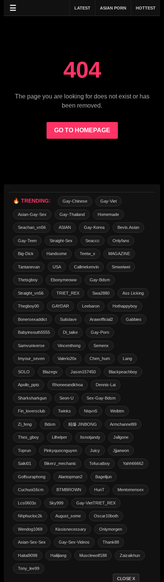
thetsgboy (28, 280)
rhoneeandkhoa (67, 384)
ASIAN (65, 227)
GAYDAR (60, 306)
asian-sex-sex (32, 542)
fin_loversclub (31, 411)
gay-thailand (72, 214)
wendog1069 (30, 529)
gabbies (133, 319)
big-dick (26, 253)
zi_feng (25, 424)
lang (127, 358)
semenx (101, 345)
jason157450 (83, 371)
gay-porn (100, 332)
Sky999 (56, 503)
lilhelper (59, 437)
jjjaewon (121, 450)
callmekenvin (86, 267)
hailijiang (58, 555)
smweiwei (121, 267)
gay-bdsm (100, 280)
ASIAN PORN (113, 8)
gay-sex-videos (74, 542)
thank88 (111, 542)
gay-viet (108, 201)
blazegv (50, 371)
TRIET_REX (67, 293)
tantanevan (29, 267)
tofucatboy (99, 463)
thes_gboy (28, 437)
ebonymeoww (64, 280)
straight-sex (61, 240)
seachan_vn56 (32, 227)
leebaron (91, 306)
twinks (64, 411)
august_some (68, 516)
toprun (24, 450)
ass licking (133, 293)
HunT (99, 489)
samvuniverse (31, 345)
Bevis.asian (128, 227)
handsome (57, 253)
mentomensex (130, 489)
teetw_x (87, 253)
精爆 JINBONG (82, 424)
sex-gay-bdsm (101, 398)
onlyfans (121, 240)
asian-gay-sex (32, 214)
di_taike (70, 332)
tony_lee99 (28, 568)
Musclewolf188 (93, 555)
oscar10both (106, 516)
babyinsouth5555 (34, 332)
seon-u (66, 398)
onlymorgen (110, 529)
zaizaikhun (130, 555)
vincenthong (69, 345)
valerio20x (67, 358)
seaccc (92, 240)
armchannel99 (123, 424)
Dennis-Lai (106, 384)
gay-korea (94, 227)
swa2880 (100, 293)
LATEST (82, 8)
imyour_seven (31, 358)
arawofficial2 (101, 319)
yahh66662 (133, 463)
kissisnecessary (70, 529)
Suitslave (68, 319)
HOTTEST (146, 8)
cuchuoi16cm (30, 489)
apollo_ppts (28, 384)
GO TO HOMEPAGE (82, 130)
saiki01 (24, 463)
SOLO (24, 371)
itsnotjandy (90, 437)
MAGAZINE (119, 253)
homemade (108, 214)
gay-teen (27, 240)
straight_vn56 (30, 293)
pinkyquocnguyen (60, 450)
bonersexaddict (32, 319)
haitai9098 (27, 555)
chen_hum (100, 358)
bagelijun (103, 476)
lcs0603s (27, 503)
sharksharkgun (32, 398)
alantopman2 (70, 476)
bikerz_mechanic (60, 463)
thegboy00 (28, 306)
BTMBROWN (68, 489)
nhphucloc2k (30, 516)
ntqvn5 (90, 411)
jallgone (121, 437)
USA (57, 267)
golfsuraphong (31, 476)
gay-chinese (75, 201)
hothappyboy (125, 306)
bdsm (50, 424)
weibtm (117, 411)
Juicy (95, 450)
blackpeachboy (123, 371)
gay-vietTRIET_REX (96, 503)
